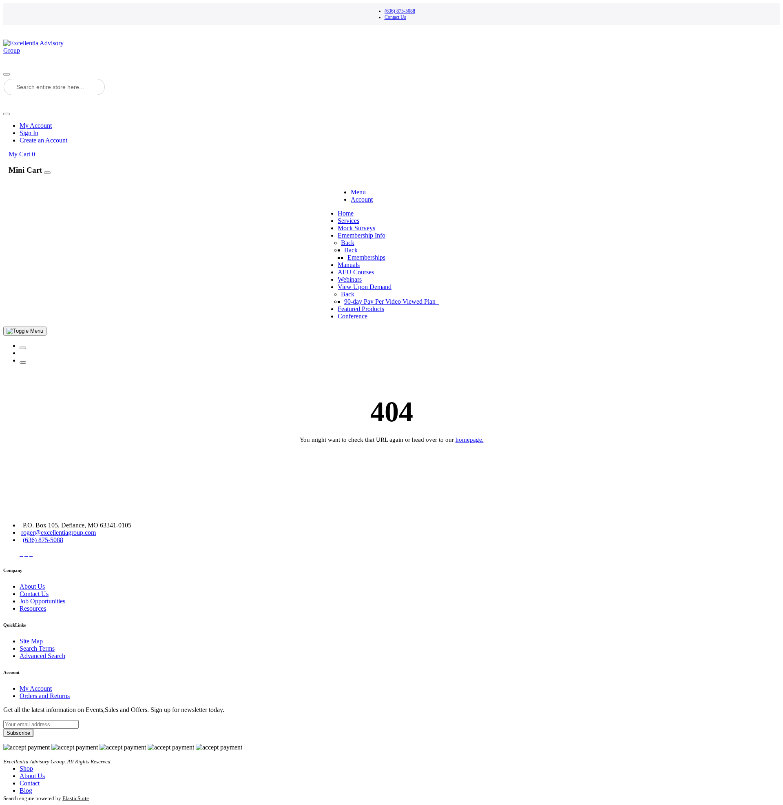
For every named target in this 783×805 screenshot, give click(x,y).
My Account (36, 125)
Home (346, 213)
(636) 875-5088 (400, 11)
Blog (26, 790)
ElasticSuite (75, 798)
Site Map (31, 641)
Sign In (29, 132)
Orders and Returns (45, 695)
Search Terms (37, 648)
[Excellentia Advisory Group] (391, 47)
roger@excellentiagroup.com (58, 532)
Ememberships (366, 257)
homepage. (470, 439)
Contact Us (395, 17)
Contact (30, 783)
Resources (33, 608)
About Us (32, 586)
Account (362, 199)
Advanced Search (42, 655)
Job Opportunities (42, 601)
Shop (26, 768)
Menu (358, 192)
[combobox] (54, 87)
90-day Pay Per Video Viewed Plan (390, 301)
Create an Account (43, 140)
